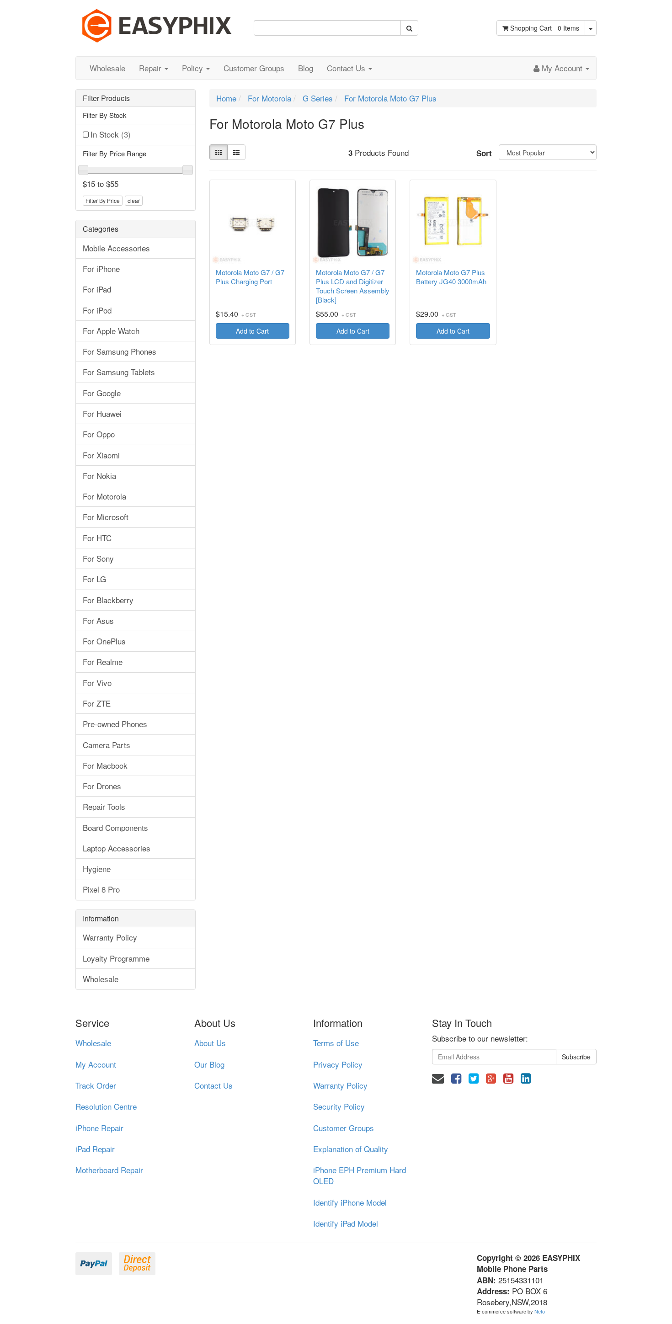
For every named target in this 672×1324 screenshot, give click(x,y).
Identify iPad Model (345, 1223)
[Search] (409, 28)
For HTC (97, 537)
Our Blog (209, 1064)
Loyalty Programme (116, 958)
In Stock (111, 134)
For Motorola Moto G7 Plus (390, 98)
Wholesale (107, 68)
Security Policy (339, 1106)
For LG (94, 579)
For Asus (98, 620)
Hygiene (97, 868)
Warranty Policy (110, 937)
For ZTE (97, 703)
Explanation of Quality (350, 1148)
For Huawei (102, 413)
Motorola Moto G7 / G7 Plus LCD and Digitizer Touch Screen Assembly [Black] (352, 286)
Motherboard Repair (109, 1169)
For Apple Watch (111, 330)
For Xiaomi (101, 455)
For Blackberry (108, 600)
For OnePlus (104, 641)
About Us (210, 1042)
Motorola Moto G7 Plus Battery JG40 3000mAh (451, 277)
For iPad (97, 289)
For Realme (103, 661)
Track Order (95, 1085)
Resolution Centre (106, 1106)
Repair (151, 68)
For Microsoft (105, 516)
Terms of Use (336, 1042)
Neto (539, 1311)
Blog (305, 68)
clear (134, 200)
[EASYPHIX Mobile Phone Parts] (157, 22)
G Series (318, 98)
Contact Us (347, 68)
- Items (544, 27)
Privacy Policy (338, 1064)
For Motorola (104, 496)
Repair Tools (104, 806)
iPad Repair (95, 1148)
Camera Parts (106, 744)
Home (226, 98)
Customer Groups (254, 68)
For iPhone (101, 268)
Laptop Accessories (116, 848)
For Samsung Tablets (119, 372)
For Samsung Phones (119, 351)
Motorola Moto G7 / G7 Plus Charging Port (250, 277)
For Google (102, 393)
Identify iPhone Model (350, 1202)
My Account (95, 1064)
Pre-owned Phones (115, 723)
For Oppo (99, 434)
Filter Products (106, 98)
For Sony (98, 558)
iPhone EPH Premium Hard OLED (359, 1175)
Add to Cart (252, 330)
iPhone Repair (99, 1127)
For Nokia (99, 475)
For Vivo (97, 682)
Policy (193, 68)
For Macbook (105, 765)
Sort (484, 153)
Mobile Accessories (116, 248)
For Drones (102, 786)
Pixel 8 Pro (101, 889)
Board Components (115, 827)
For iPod (97, 310)
